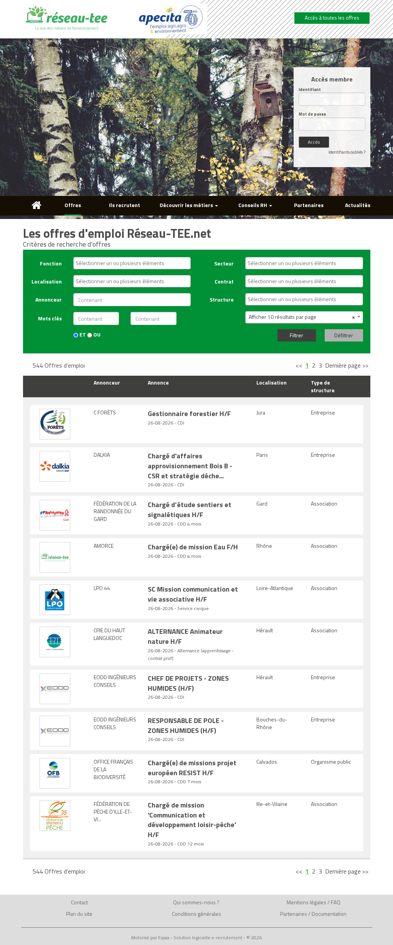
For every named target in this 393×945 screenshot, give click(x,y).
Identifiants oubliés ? (347, 152)
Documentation (329, 914)
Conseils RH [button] (253, 205)
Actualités (357, 205)
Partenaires (309, 205)
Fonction (51, 263)
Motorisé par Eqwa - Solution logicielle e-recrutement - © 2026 (196, 937)
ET (82, 334)
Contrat (224, 281)
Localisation (46, 281)
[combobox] (132, 263)
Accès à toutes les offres (332, 18)
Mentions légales (306, 902)
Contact (79, 902)
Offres (72, 205)
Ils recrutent (124, 205)
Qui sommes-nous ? (196, 902)
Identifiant (310, 90)
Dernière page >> (346, 365)
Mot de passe (312, 114)
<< (299, 365)
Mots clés (50, 318)
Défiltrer (343, 335)
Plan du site (79, 914)
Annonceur (48, 299)
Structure (222, 299)
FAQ (335, 902)
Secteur (224, 263)
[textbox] (134, 263)
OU (96, 334)
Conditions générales (196, 914)
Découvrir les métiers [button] (187, 205)
